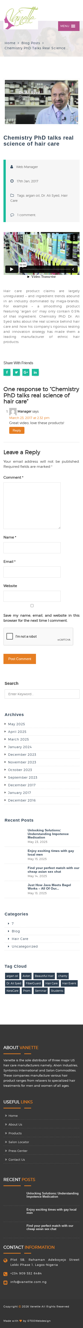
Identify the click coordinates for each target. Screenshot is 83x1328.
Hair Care (20, 939)
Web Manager (27, 167)
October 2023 (20, 770)
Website (10, 586)
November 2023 (22, 762)
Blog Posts (30, 43)
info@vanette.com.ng (28, 1282)
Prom (26, 990)
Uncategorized (25, 946)
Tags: (21, 195)
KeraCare (12, 990)
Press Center (18, 1151)
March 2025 (18, 739)
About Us (15, 1124)
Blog (16, 931)
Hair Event (69, 983)
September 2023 (22, 777)
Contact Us (17, 1159)
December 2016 (22, 800)
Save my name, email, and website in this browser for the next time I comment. (41, 618)
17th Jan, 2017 (27, 181)
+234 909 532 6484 (26, 1273)
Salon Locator (19, 1142)
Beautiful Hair (44, 976)
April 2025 (17, 732)
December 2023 (22, 754)
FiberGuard (33, 983)
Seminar (40, 990)
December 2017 (22, 785)
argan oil (33, 195)
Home (10, 43)
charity (62, 976)
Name (9, 537)
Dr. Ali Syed (50, 195)
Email (9, 562)
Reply (17, 430)
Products (15, 1133)
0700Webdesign (39, 1320)
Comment (13, 477)
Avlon (26, 976)
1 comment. (26, 215)
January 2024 (20, 747)
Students (57, 990)
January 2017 (19, 793)
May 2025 (16, 724)
